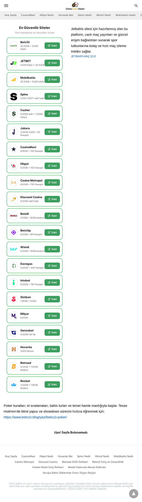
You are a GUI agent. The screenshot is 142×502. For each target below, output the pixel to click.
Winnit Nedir (104, 15)
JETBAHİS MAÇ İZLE (83, 56)
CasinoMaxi (28, 15)
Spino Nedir (85, 15)
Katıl (54, 45)
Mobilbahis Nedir (126, 15)
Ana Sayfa (11, 15)
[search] (136, 6)
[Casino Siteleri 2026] (75, 5)
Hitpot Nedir (47, 15)
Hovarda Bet (66, 15)
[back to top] (133, 493)
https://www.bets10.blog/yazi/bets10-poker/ (35, 417)
